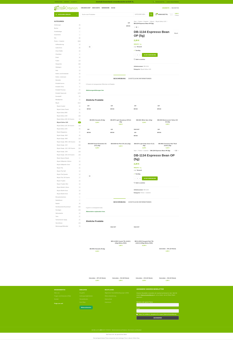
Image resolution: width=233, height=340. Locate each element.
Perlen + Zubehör (59, 41)
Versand (139, 46)
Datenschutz (108, 299)
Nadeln (58, 203)
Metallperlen (59, 99)
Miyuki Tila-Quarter (62, 174)
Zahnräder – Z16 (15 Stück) (167, 278)
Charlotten (59, 54)
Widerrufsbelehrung (110, 296)
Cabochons (59, 47)
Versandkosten (83, 299)
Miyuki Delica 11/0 (62, 122)
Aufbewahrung (60, 44)
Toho (57, 216)
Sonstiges (58, 210)
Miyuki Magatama (62, 132)
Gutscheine (57, 34)
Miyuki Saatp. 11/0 (62, 145)
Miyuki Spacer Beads (63, 158)
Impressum (108, 302)
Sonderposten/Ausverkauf (63, 206)
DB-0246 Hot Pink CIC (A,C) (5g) (121, 143)
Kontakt (56, 299)
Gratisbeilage (58, 31)
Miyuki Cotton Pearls (63, 109)
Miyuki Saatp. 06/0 (62, 135)
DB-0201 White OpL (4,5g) (144, 120)
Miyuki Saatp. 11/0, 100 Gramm (66, 148)
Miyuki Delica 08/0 (62, 112)
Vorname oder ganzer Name (144, 302)
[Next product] (138, 27)
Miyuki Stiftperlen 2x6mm (64, 161)
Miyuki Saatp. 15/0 (62, 151)
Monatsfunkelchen (61, 197)
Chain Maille (59, 51)
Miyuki (57, 103)
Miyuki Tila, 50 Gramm (63, 177)
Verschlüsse (59, 223)
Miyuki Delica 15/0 (62, 129)
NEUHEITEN (175, 8)
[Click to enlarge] (89, 47)
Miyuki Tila (60, 168)
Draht (57, 57)
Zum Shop (82, 302)
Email (138, 308)
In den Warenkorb (150, 55)
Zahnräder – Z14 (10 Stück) (144, 278)
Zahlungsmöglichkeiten (86, 296)
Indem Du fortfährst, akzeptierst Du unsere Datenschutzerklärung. (157, 314)
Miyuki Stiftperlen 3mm (63, 164)
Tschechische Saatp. (61, 219)
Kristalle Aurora (60, 83)
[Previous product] (135, 27)
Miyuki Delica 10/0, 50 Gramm (65, 119)
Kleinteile (58, 80)
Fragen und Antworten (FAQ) (62, 296)
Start (135, 21)
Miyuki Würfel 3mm (62, 190)
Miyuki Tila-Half (61, 171)
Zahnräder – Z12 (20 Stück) (120, 278)
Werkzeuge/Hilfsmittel (62, 226)
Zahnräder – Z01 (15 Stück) (167, 248)
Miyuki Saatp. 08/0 (62, 138)
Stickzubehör (59, 213)
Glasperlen (59, 64)
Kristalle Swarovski (61, 93)
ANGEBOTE (165, 8)
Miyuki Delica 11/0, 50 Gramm (65, 125)
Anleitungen (57, 25)
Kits (55, 38)
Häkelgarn (58, 67)
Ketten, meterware (61, 77)
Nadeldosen (59, 200)
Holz (57, 70)
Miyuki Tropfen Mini (62, 184)
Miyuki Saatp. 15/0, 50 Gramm (65, 154)
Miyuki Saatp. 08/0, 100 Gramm (66, 142)
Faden (57, 60)
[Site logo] (66, 8)
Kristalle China (60, 86)
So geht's (82, 293)
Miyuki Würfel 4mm (62, 193)
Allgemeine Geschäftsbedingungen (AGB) (117, 293)
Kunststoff (58, 96)
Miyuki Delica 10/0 (62, 116)
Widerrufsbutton (86, 307)
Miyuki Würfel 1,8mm (63, 187)
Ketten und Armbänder (62, 73)
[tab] (119, 77)
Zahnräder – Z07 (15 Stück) (97, 278)
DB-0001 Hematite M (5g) (97, 120)
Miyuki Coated (61, 106)
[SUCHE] (151, 14)
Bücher (56, 28)
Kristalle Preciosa (60, 90)
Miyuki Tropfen (61, 180)
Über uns (56, 293)
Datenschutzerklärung (147, 295)
